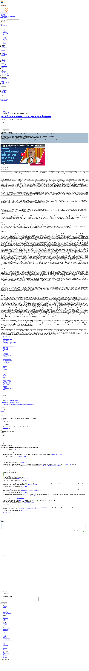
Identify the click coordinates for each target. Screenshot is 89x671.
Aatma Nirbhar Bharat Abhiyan (9, 342)
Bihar (4, 374)
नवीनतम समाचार (6, 112)
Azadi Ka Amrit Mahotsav (8, 346)
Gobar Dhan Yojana (7, 381)
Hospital (5, 352)
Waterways (5, 371)
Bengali (4, 31)
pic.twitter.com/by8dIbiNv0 (30, 502)
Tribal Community (7, 380)
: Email (6, 593)
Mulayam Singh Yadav (8, 343)
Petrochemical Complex (8, 355)
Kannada (5, 32)
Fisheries (5, 386)
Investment (5, 354)
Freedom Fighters (6, 384)
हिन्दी (4, 30)
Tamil (4, 36)
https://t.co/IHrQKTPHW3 (22, 478)
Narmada (5, 389)
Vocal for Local (6, 362)
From (2, 21)
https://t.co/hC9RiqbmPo (33, 495)
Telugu (4, 34)
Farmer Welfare (6, 382)
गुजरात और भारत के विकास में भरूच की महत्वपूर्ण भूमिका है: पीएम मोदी (26, 116)
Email (5, 591)
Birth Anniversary (6, 383)
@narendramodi (15, 449)
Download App (6, 428)
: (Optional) (7, 596)
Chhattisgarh (5, 373)
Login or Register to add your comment (9, 392)
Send (6, 603)
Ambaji (4, 375)
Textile (4, 367)
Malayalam (5, 33)
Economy (5, 366)
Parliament (5, 344)
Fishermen (5, 387)
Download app (4, 4)
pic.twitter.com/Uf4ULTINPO (35, 490)
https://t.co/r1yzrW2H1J (57, 454)
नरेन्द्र (3, 14)
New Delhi (5, 364)
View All (2, 411)
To (1, 22)
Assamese (5, 38)
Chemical (5, 356)
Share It (2, 521)
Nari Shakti (5, 353)
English (4, 27)
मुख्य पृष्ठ (4, 111)
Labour (4, 368)
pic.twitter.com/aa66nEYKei (55, 465)
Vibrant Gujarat (6, 357)
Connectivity (5, 349)
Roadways (5, 369)
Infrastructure (6, 340)
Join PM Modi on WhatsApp (6, 132)
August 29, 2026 (22, 456)
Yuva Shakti (5, 347)
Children (5, 377)
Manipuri (5, 39)
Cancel (2, 603)
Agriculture (5, 348)
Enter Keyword (4, 20)
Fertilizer (5, 361)
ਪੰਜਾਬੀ (4, 43)
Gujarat (4, 337)
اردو (4, 41)
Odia (4, 40)
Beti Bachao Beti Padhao (8, 379)
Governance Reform (7, 360)
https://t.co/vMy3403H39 (43, 465)
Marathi (4, 37)
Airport (4, 350)
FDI (4, 376)
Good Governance (7, 359)
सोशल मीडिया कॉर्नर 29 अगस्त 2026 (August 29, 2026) (11, 402)
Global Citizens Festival (8, 363)
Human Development (7, 339)
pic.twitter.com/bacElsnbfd (31, 484)
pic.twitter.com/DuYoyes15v (33, 508)
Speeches (5, 390)
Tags (4, 336)
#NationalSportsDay (24, 490)
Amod (4, 341)
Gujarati (4, 28)
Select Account (6, 556)
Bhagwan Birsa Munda (8, 388)
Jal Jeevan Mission (7, 370)
